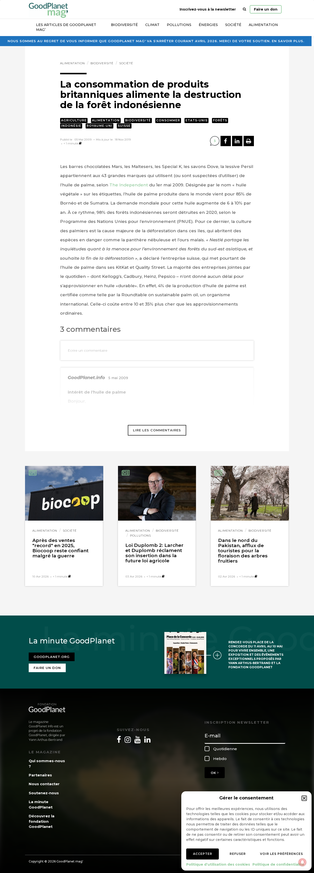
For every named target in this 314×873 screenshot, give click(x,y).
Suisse (124, 126)
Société (233, 25)
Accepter (202, 854)
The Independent (129, 184)
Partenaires (40, 775)
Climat (152, 25)
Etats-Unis (196, 120)
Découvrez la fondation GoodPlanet (41, 821)
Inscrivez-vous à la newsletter (208, 9)
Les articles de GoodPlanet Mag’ (66, 27)
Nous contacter (44, 784)
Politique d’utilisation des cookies (218, 864)
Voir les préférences (281, 854)
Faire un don (265, 9)
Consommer (168, 120)
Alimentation (263, 25)
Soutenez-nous (44, 793)
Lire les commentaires (157, 430)
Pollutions (179, 25)
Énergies (208, 25)
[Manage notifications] (302, 862)
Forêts (220, 120)
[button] (304, 798)
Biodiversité (124, 25)
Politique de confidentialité (278, 864)
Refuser (238, 854)
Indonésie (71, 126)
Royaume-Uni (99, 126)
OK (214, 773)
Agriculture (74, 120)
